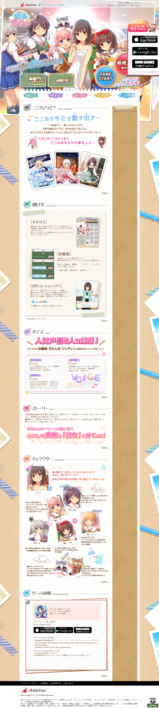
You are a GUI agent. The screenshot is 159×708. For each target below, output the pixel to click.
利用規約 (111, 5)
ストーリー (79, 95)
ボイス (55, 95)
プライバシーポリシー (96, 5)
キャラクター (103, 95)
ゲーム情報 (127, 95)
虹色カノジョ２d (22, 18)
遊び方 (31, 95)
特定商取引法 (122, 5)
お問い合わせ (135, 5)
